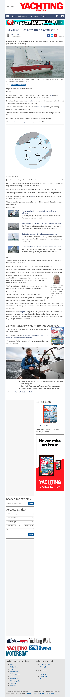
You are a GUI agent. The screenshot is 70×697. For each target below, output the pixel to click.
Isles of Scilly (29, 101)
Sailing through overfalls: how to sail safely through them (42, 223)
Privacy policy (41, 693)
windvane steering (19, 122)
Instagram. (32, 392)
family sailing (40, 107)
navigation (22, 312)
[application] (35, 363)
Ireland (50, 95)
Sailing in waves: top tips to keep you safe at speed (39, 234)
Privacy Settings (50, 693)
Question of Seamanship (18, 84)
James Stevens (15, 34)
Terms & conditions (32, 693)
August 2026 (42, 425)
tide (32, 196)
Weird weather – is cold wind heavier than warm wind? (41, 247)
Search (31, 503)
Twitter (24, 392)
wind (10, 107)
